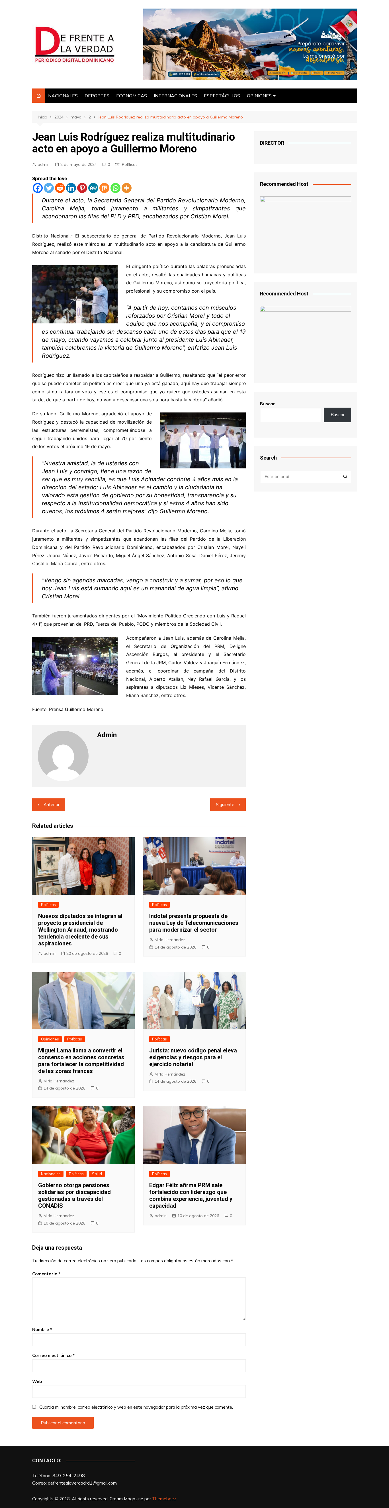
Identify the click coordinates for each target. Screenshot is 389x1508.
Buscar (267, 403)
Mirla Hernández (170, 939)
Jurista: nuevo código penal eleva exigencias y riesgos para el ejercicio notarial (193, 1057)
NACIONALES (63, 95)
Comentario (46, 1274)
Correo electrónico (53, 1355)
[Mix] (104, 188)
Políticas (130, 164)
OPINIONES (259, 95)
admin (44, 164)
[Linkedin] (71, 188)
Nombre (42, 1329)
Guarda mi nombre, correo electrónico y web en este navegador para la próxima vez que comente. (136, 1407)
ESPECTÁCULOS (222, 95)
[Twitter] (49, 188)
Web (37, 1381)
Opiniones (50, 1039)
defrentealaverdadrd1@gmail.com (82, 1483)
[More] (127, 188)
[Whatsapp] (115, 188)
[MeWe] (93, 188)
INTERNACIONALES (175, 95)
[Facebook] (38, 188)
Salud (97, 1173)
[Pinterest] (82, 188)
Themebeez (164, 1498)
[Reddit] (60, 188)
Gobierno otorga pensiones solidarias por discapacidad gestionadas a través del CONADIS (74, 1195)
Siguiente (225, 804)
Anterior (52, 804)
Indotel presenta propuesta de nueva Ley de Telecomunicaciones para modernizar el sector (193, 923)
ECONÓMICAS (131, 95)
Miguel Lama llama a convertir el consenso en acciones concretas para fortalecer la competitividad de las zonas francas (81, 1060)
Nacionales (51, 1173)
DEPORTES (97, 95)
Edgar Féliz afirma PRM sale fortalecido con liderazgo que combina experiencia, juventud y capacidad (190, 1195)
